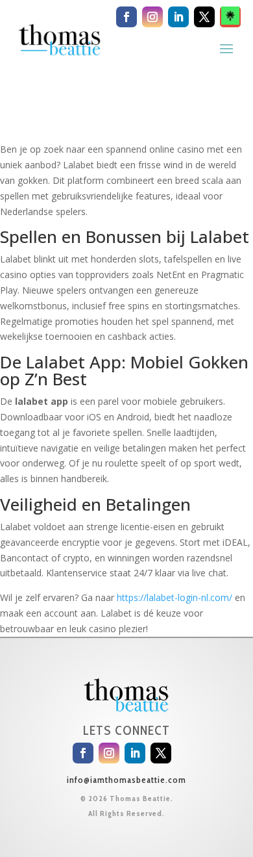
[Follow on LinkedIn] (178, 16)
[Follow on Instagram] (152, 16)
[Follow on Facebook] (126, 16)
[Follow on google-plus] (230, 16)
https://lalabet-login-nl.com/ (174, 597)
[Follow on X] (204, 16)
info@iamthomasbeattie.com (126, 780)
